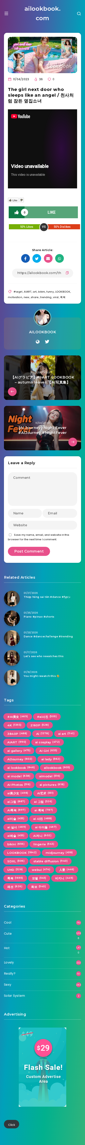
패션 (14, 887)
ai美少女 (17, 793)
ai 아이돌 (46, 827)
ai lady (50, 759)
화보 (38, 887)
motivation (15, 297)
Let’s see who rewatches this (44, 656)
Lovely (9, 962)
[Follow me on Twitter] (47, 342)
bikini (41, 292)
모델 (39, 878)
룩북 (62, 297)
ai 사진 (42, 819)
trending (45, 297)
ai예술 (15, 836)
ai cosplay (47, 742)
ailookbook (57, 768)
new (26, 297)
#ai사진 (47, 717)
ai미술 (15, 819)
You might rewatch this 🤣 (42, 676)
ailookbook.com (43, 13)
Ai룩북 (16, 810)
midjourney (59, 853)
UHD (15, 870)
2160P (39, 725)
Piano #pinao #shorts (39, 616)
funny (50, 292)
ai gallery (18, 751)
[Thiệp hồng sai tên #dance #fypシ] (12, 599)
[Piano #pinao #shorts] (12, 618)
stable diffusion (50, 861)
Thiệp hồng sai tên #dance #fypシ (47, 596)
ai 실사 (16, 827)
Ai (42, 734)
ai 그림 (43, 802)
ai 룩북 (43, 810)
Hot (7, 948)
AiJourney (19, 759)
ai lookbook (21, 768)
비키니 (64, 878)
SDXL (16, 861)
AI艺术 (45, 793)
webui (41, 870)
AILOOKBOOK (42, 332)
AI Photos (19, 785)
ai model (18, 776)
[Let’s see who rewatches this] (12, 658)
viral (56, 297)
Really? (9, 973)
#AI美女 (17, 717)
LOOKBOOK (62, 292)
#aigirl (18, 292)
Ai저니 (42, 836)
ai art (66, 734)
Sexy (7, 984)
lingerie (43, 844)
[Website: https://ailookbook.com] (38, 342)
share (35, 297)
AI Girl (48, 751)
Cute (8, 933)
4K (14, 725)
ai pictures (52, 785)
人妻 (66, 870)
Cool (7, 922)
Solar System (14, 995)
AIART (27, 292)
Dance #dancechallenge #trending (48, 636)
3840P (17, 734)
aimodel (49, 776)
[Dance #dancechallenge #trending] (12, 638)
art (35, 292)
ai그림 (16, 802)
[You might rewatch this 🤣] (12, 678)
